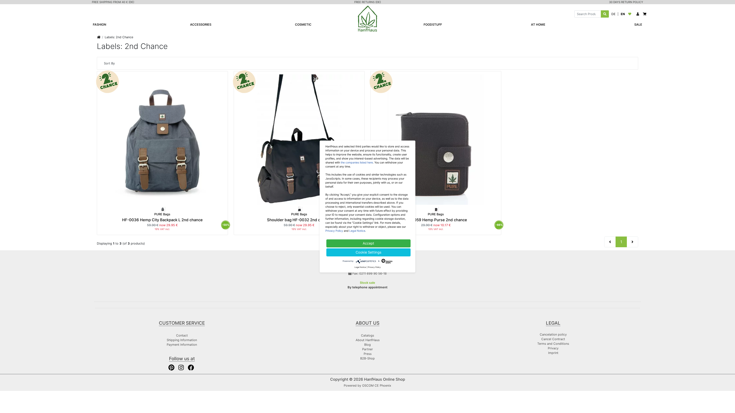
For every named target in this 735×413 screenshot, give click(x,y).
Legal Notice (357, 230)
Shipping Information (182, 340)
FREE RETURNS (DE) (367, 2)
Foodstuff (433, 24)
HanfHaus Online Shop (384, 379)
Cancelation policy (553, 334)
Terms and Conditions (553, 344)
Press (368, 354)
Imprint (553, 353)
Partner (367, 349)
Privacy (553, 348)
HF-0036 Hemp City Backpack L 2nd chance (162, 220)
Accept (368, 243)
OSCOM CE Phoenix (376, 385)
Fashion (99, 24)
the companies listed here (357, 162)
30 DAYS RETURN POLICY (626, 2)
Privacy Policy (334, 230)
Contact (182, 335)
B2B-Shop (367, 358)
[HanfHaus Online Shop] (367, 18)
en (623, 14)
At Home (538, 24)
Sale (638, 24)
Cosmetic (303, 24)
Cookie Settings (368, 252)
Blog (367, 344)
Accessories (200, 24)
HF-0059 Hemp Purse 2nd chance (436, 220)
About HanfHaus (368, 340)
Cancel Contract (553, 339)
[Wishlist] (630, 14)
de (613, 14)
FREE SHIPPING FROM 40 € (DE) (113, 2)
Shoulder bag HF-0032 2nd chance (299, 220)
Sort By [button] (109, 63)
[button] (637, 14)
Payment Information (182, 344)
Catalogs (367, 335)
